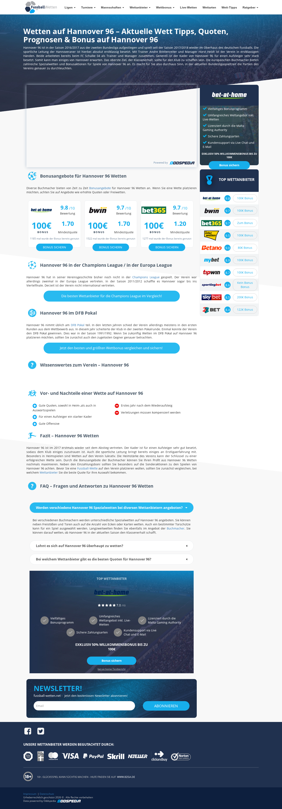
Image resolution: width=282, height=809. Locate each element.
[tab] (111, 507)
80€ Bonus (245, 248)
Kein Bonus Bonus (245, 285)
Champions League (146, 277)
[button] (112, 507)
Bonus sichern (112, 661)
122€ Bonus (245, 309)
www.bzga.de (125, 777)
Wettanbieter (49, 472)
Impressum (29, 794)
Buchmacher (175, 528)
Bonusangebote (100, 188)
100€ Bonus (245, 198)
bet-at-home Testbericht (112, 669)
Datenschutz (47, 794)
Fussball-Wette (87, 468)
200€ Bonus (245, 297)
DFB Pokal (77, 325)
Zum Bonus (245, 223)
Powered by (161, 162)
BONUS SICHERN (54, 247)
